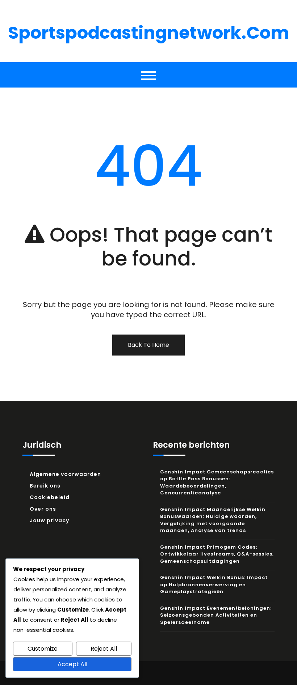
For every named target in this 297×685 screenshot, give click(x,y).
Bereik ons (45, 485)
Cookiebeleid (50, 497)
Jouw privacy (49, 520)
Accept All (72, 664)
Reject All (104, 648)
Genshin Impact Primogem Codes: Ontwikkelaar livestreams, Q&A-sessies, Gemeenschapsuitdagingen (217, 554)
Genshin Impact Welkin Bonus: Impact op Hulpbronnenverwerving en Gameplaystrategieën (214, 584)
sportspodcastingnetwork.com (148, 33)
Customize (43, 648)
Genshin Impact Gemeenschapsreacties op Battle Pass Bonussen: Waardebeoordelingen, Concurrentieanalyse (217, 482)
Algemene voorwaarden (65, 474)
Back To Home (148, 345)
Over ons (43, 508)
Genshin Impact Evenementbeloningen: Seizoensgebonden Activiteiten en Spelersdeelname (216, 615)
